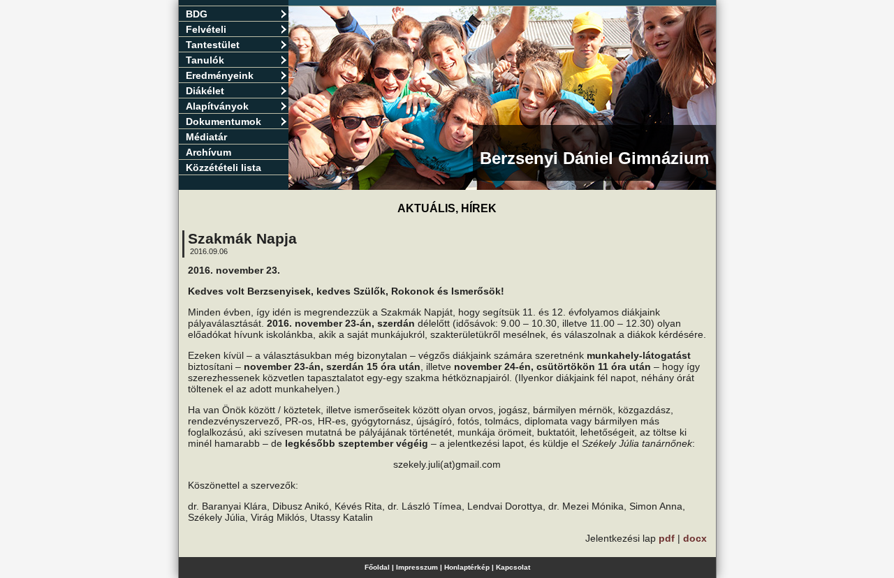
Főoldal (377, 567)
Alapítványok (217, 106)
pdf (667, 538)
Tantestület (213, 44)
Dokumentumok (223, 121)
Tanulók (205, 60)
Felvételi (206, 29)
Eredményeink (220, 75)
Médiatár (206, 136)
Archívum (208, 152)
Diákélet (205, 90)
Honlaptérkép (467, 567)
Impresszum (417, 567)
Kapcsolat (513, 567)
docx (695, 538)
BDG (196, 14)
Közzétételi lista (223, 167)
